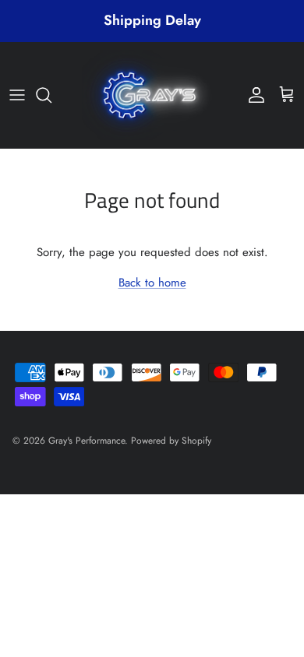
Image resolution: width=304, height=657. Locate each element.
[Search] (51, 95)
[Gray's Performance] (152, 95)
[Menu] (17, 95)
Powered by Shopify (171, 441)
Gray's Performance (86, 441)
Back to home (152, 282)
